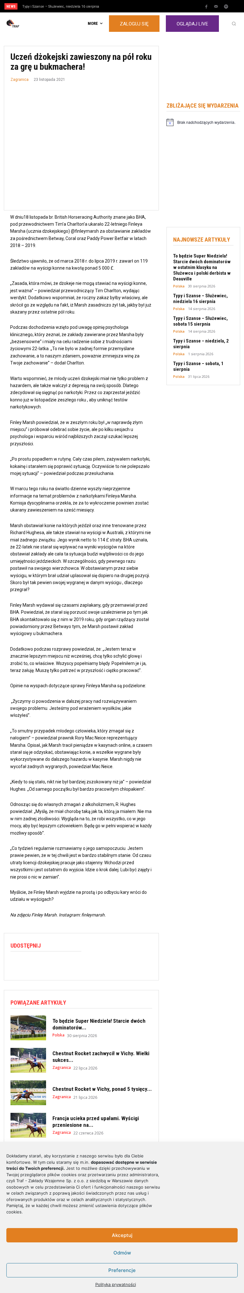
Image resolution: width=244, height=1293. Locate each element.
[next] (134, 6)
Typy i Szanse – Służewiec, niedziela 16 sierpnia (60, 6)
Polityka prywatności (115, 1284)
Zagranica (19, 79)
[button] (233, 23)
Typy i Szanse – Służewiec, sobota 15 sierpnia (200, 321)
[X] (31, 964)
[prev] (124, 6)
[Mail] (216, 7)
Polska (58, 1035)
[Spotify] (226, 7)
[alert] (203, 122)
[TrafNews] (30, 23)
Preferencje (122, 1270)
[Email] (60, 964)
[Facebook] (206, 7)
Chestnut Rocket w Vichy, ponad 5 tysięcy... (102, 1089)
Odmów (122, 1253)
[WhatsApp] (46, 964)
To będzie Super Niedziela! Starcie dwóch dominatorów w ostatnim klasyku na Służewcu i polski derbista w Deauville (202, 267)
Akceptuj (122, 1235)
